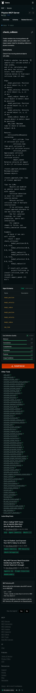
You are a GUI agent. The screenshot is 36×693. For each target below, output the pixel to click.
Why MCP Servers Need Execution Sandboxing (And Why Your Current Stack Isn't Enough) (16, 563)
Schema (15, 20)
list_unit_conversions (10, 501)
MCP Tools (4, 637)
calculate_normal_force (11, 438)
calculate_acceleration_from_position (15, 381)
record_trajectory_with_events (13, 506)
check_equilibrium (9, 481)
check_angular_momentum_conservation (16, 474)
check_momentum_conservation (14, 485)
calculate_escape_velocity (12, 413)
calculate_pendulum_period (12, 442)
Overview (6, 20)
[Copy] (30, 60)
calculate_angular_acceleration (13, 384)
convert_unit (7, 490)
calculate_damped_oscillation (13, 404)
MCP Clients (5, 634)
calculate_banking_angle (11, 391)
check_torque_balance (10, 488)
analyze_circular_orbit (10, 379)
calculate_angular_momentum (13, 386)
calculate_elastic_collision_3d (13, 411)
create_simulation (9, 492)
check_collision (8, 476)
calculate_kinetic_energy (11, 427)
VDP (2, 661)
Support (3, 670)
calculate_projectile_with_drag (13, 451)
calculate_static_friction (11, 463)
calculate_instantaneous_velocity (14, 422)
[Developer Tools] (29, 12)
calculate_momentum (10, 436)
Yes (21, 611)
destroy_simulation (9, 494)
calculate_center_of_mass (11, 400)
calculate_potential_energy (12, 445)
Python (5, 25)
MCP (2, 8)
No (27, 611)
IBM (4, 15)
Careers (3, 675)
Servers (9, 8)
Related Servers (26, 20)
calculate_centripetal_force (12, 402)
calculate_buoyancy (10, 397)
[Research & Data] (33, 12)
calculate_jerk (8, 424)
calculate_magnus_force (11, 431)
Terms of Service (6, 656)
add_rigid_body (8, 377)
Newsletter (4, 680)
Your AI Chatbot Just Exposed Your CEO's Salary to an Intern (15, 542)
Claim (8, 15)
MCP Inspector (6, 632)
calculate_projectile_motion (12, 449)
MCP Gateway (6, 627)
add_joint (6, 375)
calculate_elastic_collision (11, 409)
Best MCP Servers (7, 640)
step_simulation (8, 510)
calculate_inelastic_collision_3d (13, 420)
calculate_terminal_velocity (12, 465)
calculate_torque (8, 467)
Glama (3, 686)
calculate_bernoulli (9, 395)
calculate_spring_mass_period (13, 461)
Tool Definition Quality (9, 335)
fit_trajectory (7, 497)
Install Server (19, 366)
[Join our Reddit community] (19, 690)
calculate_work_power (10, 472)
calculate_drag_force (10, 406)
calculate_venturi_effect (11, 470)
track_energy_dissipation (11, 513)
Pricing (3, 672)
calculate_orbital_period (11, 440)
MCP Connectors (6, 624)
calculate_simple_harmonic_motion (14, 458)
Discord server (27, 601)
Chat (2, 648)
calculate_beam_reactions (12, 393)
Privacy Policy (5, 659)
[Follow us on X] (22, 690)
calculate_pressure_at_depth (12, 447)
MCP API (9, 588)
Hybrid (12, 25)
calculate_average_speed (11, 388)
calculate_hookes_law (10, 418)
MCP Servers (5, 621)
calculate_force (8, 415)
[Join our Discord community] (16, 690)
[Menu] (33, 2)
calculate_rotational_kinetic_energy (15, 456)
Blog (2, 678)
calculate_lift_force (9, 429)
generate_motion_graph (11, 499)
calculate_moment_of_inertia (12, 433)
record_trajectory (9, 503)
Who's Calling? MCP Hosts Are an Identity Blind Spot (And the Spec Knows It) (13, 524)
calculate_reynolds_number (12, 454)
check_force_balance (10, 483)
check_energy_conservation (12, 479)
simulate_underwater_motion (12, 508)
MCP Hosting (5, 629)
